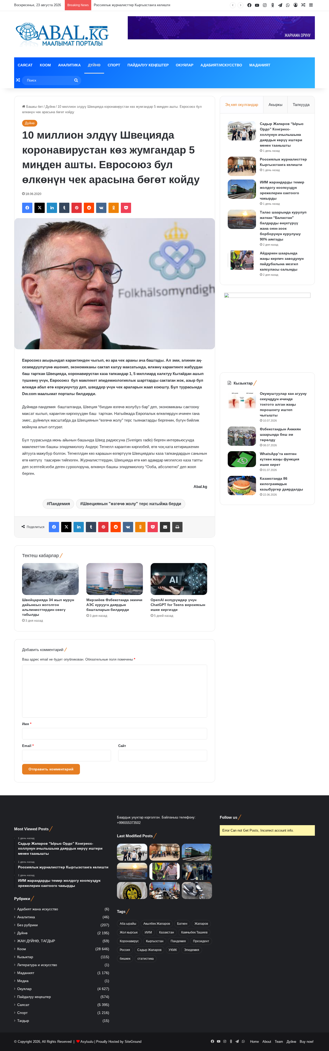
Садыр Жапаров (149, 950)
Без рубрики (27, 925)
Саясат (25, 65)
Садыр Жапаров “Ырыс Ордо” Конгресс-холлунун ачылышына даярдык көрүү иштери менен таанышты (282, 134)
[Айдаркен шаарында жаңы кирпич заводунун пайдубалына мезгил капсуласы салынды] (242, 260)
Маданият (259, 65)
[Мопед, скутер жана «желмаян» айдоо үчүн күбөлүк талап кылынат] (197, 890)
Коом (45, 65)
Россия (125, 950)
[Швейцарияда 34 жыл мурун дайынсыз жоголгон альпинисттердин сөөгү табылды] (50, 579)
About (266, 1042)
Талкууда (301, 104)
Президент (201, 941)
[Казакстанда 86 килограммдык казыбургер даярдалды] (242, 485)
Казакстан (166, 932)
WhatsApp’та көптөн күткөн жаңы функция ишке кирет (279, 459)
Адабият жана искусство (37, 909)
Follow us (228, 817)
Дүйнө (94, 65)
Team (279, 1042)
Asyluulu (86, 1042)
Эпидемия (191, 950)
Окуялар (184, 65)
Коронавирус (129, 941)
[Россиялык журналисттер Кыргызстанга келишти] (242, 166)
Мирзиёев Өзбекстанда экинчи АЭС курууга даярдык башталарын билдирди (114, 605)
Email (28, 746)
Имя (26, 724)
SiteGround (133, 1042)
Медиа (23, 981)
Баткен (182, 923)
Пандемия (59, 504)
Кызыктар (25, 957)
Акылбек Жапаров (156, 923)
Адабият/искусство (221, 65)
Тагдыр (23, 1021)
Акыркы (275, 104)
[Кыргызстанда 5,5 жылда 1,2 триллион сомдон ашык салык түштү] (132, 890)
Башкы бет (34, 107)
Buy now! (307, 1042)
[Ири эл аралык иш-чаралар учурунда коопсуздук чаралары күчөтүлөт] (164, 890)
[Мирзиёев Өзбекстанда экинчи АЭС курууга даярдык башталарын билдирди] (114, 579)
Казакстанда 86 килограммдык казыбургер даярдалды (281, 483)
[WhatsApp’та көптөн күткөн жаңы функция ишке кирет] (242, 459)
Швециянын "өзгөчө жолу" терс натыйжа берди (132, 504)
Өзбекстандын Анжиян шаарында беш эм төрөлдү (280, 434)
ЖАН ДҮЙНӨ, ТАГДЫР (36, 941)
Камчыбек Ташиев (194, 932)
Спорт (114, 65)
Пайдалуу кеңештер (148, 65)
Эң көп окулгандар (241, 104)
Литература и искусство (37, 965)
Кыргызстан (154, 941)
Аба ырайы (128, 923)
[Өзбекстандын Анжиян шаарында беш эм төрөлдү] (242, 436)
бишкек (125, 958)
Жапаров (201, 923)
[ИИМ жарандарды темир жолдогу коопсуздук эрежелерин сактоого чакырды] (242, 189)
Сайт (122, 746)
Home (254, 1042)
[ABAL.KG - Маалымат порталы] (61, 34)
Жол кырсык (129, 932)
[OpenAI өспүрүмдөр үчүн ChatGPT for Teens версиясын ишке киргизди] (179, 579)
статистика (146, 958)
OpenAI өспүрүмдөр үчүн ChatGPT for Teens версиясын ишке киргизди (178, 605)
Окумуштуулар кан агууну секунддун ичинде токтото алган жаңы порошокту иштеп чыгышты (283, 404)
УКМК (173, 950)
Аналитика (69, 65)
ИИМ (148, 932)
